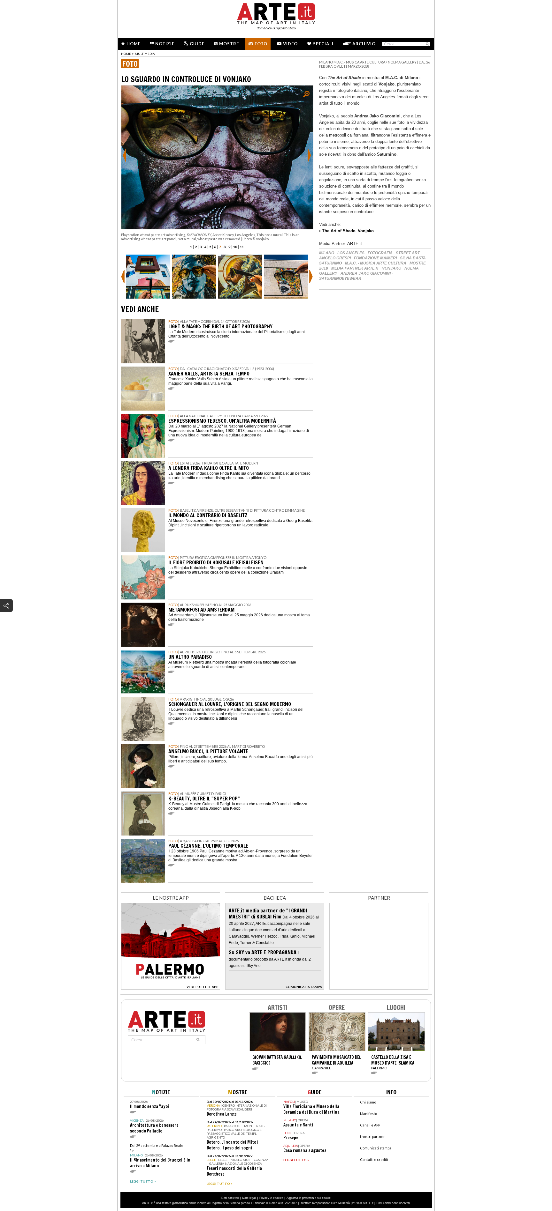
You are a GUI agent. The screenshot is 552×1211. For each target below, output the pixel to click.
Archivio (364, 43)
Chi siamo (368, 1102)
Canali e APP (370, 1125)
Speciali (323, 43)
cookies (278, 1198)
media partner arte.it (355, 268)
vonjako (391, 268)
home (126, 54)
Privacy (264, 1198)
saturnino (330, 263)
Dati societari (230, 1198)
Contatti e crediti (374, 1159)
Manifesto (368, 1113)
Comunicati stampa (375, 1148)
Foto (261, 43)
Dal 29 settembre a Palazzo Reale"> (160, 1156)
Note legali (249, 1198)
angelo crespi (335, 258)
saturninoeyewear (340, 278)
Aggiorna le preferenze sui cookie (309, 1198)
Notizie (164, 43)
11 (242, 247)
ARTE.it (354, 243)
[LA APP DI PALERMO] (170, 987)
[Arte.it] (276, 12)
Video (290, 43)
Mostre (229, 43)
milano (326, 253)
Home (133, 43)
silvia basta (413, 258)
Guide (197, 43)
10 (235, 247)
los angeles (350, 253)
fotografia (380, 253)
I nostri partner (372, 1136)
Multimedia (145, 54)
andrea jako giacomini (366, 273)
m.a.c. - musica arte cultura (375, 263)
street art (408, 253)
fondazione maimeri (375, 258)
